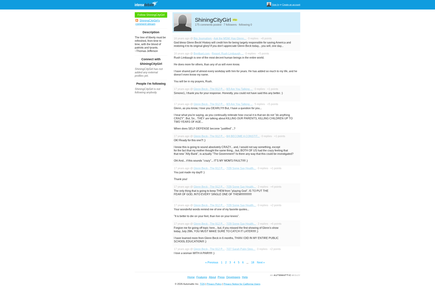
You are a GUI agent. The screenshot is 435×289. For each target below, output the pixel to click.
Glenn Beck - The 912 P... (209, 89)
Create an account (291, 4)
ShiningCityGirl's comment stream (147, 22)
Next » (261, 262)
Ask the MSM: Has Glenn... (230, 38)
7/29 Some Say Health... (241, 168)
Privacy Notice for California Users (242, 284)
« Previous (211, 262)
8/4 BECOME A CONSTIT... (243, 136)
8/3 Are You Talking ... (239, 89)
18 (252, 262)
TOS (202, 284)
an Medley (285, 275)
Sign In (275, 4)
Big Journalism (203, 38)
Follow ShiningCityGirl (151, 14)
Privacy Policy (214, 284)
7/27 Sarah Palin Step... (241, 249)
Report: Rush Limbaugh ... (228, 53)
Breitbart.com (202, 53)
